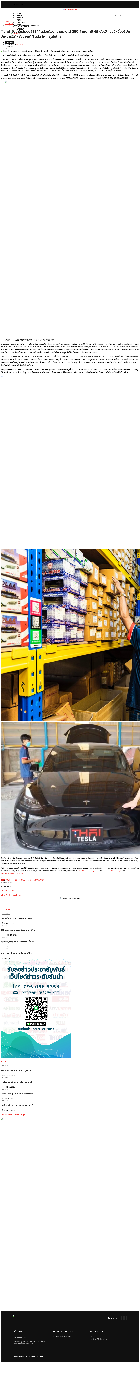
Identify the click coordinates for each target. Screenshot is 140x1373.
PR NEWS (20, 31)
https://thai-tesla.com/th (112, 871)
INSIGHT (20, 18)
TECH (19, 20)
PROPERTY (21, 22)
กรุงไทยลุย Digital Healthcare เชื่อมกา (17, 941)
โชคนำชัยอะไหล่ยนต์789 (35, 880)
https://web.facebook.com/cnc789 (13, 874)
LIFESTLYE (21, 29)
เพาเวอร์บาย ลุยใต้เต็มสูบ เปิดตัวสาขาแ (17, 1093)
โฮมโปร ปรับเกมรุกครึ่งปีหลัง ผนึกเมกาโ (17, 1105)
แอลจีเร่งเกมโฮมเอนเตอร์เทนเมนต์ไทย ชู (17, 953)
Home (19, 13)
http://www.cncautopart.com (89, 871)
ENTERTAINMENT (23, 27)
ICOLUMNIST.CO (11, 880)
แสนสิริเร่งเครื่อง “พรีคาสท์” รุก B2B (16, 1070)
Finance (20, 24)
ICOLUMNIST (21, 45)
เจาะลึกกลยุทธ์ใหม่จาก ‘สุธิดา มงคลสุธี (16, 1082)
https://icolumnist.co (8, 891)
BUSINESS (20, 15)
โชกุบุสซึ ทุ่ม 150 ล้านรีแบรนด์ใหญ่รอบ (16, 918)
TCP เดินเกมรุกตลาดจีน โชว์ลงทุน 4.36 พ (18, 930)
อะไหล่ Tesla (22, 880)
